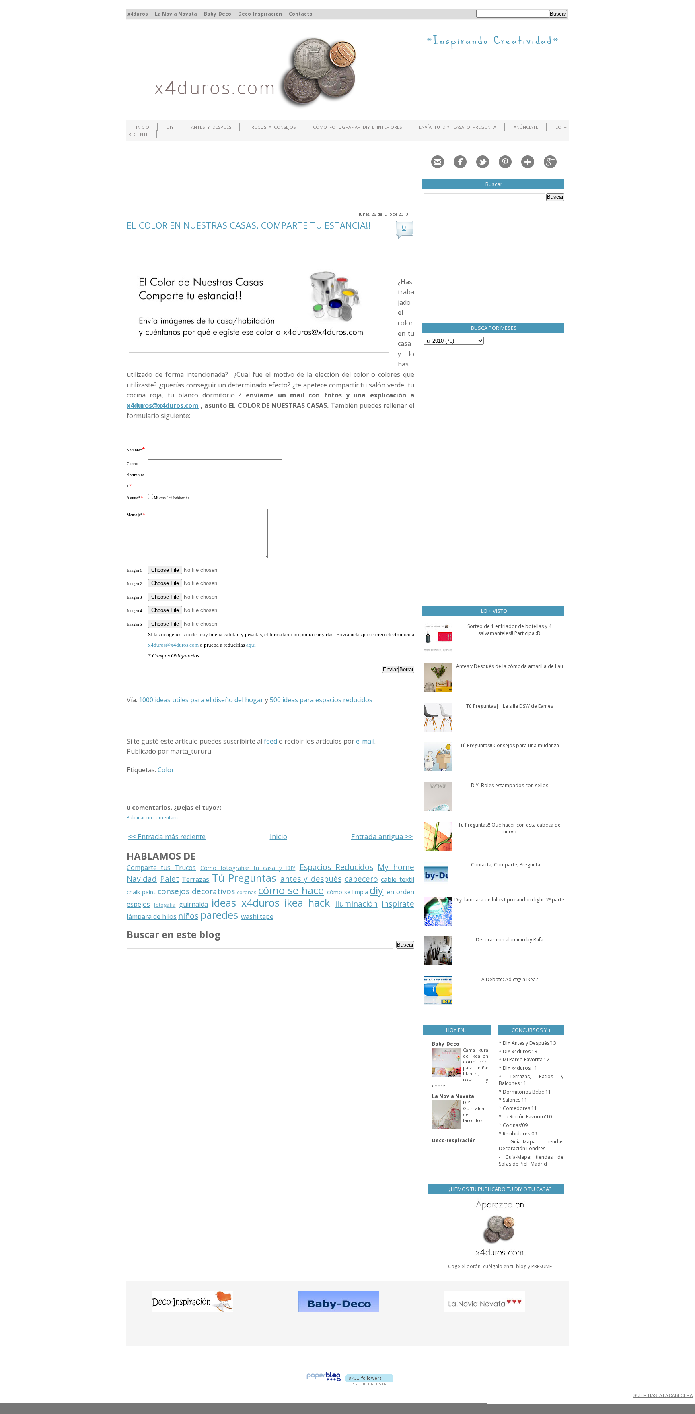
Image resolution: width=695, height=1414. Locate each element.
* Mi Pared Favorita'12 (524, 1059)
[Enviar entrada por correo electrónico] (213, 751)
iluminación (356, 903)
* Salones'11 (513, 1099)
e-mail (365, 741)
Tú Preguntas (244, 878)
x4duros (137, 13)
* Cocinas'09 (513, 1125)
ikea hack (307, 903)
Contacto (301, 13)
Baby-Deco (217, 13)
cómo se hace (291, 890)
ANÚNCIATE (526, 127)
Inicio (142, 127)
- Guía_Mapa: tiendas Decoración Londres (531, 1145)
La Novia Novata (176, 13)
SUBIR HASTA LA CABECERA (663, 1395)
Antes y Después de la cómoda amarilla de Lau (509, 666)
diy (376, 890)
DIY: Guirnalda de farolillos (473, 1111)
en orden (400, 891)
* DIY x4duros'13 (518, 1051)
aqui (251, 645)
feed (271, 741)
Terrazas (195, 879)
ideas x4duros (245, 903)
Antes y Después (211, 127)
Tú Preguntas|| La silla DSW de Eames (509, 706)
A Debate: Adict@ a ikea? (509, 979)
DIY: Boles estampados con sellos (509, 785)
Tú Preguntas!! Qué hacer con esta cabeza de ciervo (509, 828)
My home (396, 867)
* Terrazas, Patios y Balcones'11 (531, 1080)
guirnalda (193, 904)
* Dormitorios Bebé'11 (525, 1091)
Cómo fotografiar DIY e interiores (357, 127)
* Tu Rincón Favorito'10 (525, 1116)
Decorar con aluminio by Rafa (509, 939)
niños (188, 915)
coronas (247, 892)
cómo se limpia (347, 892)
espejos (138, 904)
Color (166, 769)
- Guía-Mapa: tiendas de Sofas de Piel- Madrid (531, 1160)
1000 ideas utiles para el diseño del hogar (201, 699)
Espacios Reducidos (336, 867)
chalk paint (141, 892)
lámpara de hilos (152, 916)
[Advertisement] (273, 175)
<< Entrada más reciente (167, 836)
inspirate (398, 903)
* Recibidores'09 (518, 1133)
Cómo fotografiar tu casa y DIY (248, 868)
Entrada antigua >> (382, 836)
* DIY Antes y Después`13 (527, 1043)
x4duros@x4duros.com (173, 645)
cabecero (361, 878)
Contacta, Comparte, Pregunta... (507, 864)
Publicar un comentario (153, 817)
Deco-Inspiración (260, 13)
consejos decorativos (196, 891)
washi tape (257, 916)
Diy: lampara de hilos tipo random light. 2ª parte (509, 899)
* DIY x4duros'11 (518, 1068)
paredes (219, 915)
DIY (170, 127)
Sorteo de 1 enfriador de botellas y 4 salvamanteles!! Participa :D (509, 630)
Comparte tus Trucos (161, 867)
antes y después (310, 878)
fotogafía (164, 904)
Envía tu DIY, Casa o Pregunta (457, 127)
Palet (169, 878)
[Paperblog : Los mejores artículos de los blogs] (323, 1382)
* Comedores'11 (518, 1108)
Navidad (142, 878)
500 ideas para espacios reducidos (321, 699)
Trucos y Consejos (272, 127)
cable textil (397, 879)
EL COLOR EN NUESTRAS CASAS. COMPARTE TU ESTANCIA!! (248, 225)
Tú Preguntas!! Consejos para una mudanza (509, 745)
